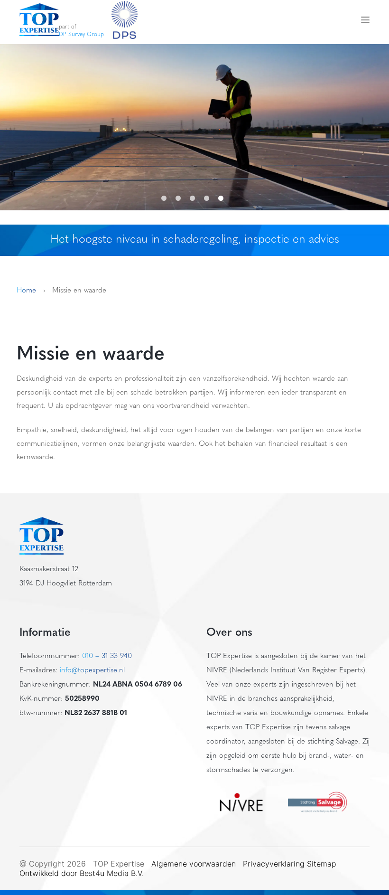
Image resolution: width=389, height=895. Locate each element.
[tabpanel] (194, 127)
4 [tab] (208, 198)
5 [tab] (223, 198)
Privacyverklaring (274, 863)
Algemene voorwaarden (193, 863)
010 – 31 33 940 (107, 656)
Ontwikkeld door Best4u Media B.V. (81, 873)
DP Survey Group (81, 35)
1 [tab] (166, 198)
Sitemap (323, 863)
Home (26, 290)
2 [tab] (180, 198)
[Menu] (365, 20)
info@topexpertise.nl (92, 670)
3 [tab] (194, 198)
